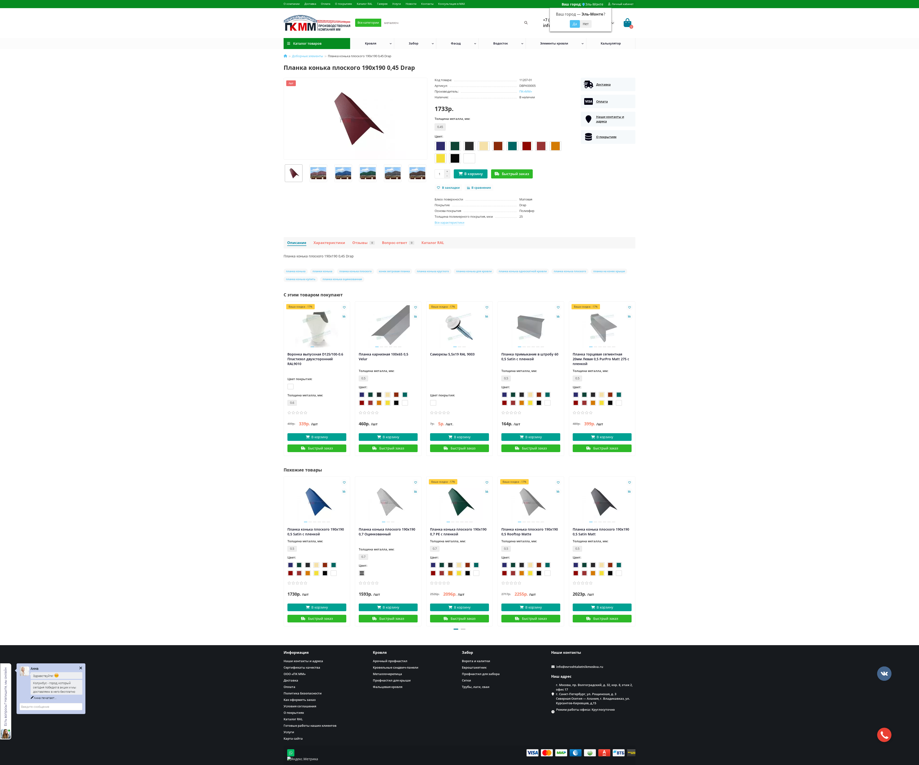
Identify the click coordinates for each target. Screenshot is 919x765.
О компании (292, 4)
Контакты (427, 4)
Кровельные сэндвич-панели (395, 667)
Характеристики (329, 242)
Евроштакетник (474, 667)
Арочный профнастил (390, 661)
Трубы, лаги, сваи (475, 687)
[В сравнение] (344, 316)
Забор (413, 43)
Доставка (310, 4)
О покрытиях (343, 4)
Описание (296, 242)
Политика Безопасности (303, 693)
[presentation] (283, 173)
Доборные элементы (307, 56)
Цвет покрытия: (299, 379)
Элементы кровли (554, 43)
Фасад (456, 43)
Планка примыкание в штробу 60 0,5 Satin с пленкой (529, 356)
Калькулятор (611, 43)
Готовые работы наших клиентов (310, 725)
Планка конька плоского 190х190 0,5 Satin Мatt (601, 531)
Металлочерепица (387, 674)
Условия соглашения (300, 706)
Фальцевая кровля (387, 687)
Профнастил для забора (481, 674)
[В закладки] (344, 307)
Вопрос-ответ (397, 242)
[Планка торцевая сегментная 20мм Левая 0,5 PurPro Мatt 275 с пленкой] (602, 326)
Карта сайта (293, 738)
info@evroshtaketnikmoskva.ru (579, 667)
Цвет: (439, 136)
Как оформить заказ (300, 700)
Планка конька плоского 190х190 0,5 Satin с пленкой (315, 531)
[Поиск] (526, 23)
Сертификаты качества (302, 667)
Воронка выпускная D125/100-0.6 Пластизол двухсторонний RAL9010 (315, 359)
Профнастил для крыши (392, 680)
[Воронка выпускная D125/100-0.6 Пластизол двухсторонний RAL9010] (316, 326)
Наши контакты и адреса (303, 661)
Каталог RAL (364, 4)
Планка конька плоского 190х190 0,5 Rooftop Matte (529, 531)
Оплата (325, 4)
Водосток (500, 43)
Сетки (466, 680)
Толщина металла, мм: (452, 118)
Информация (296, 652)
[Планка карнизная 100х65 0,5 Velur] (388, 326)
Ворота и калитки (476, 661)
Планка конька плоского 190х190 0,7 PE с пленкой (458, 531)
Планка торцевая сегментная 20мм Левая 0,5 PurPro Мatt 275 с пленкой (601, 359)
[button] (456, 629)
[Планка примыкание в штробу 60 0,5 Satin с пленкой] (530, 326)
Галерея (382, 4)
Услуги (396, 4)
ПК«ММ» (525, 91)
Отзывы (362, 242)
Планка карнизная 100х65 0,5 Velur (383, 356)
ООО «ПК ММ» (295, 674)
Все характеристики (449, 222)
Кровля (370, 43)
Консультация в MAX (451, 4)
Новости (411, 4)
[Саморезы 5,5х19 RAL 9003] (459, 326)
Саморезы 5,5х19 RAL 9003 (452, 354)
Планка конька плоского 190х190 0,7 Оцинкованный (387, 531)
